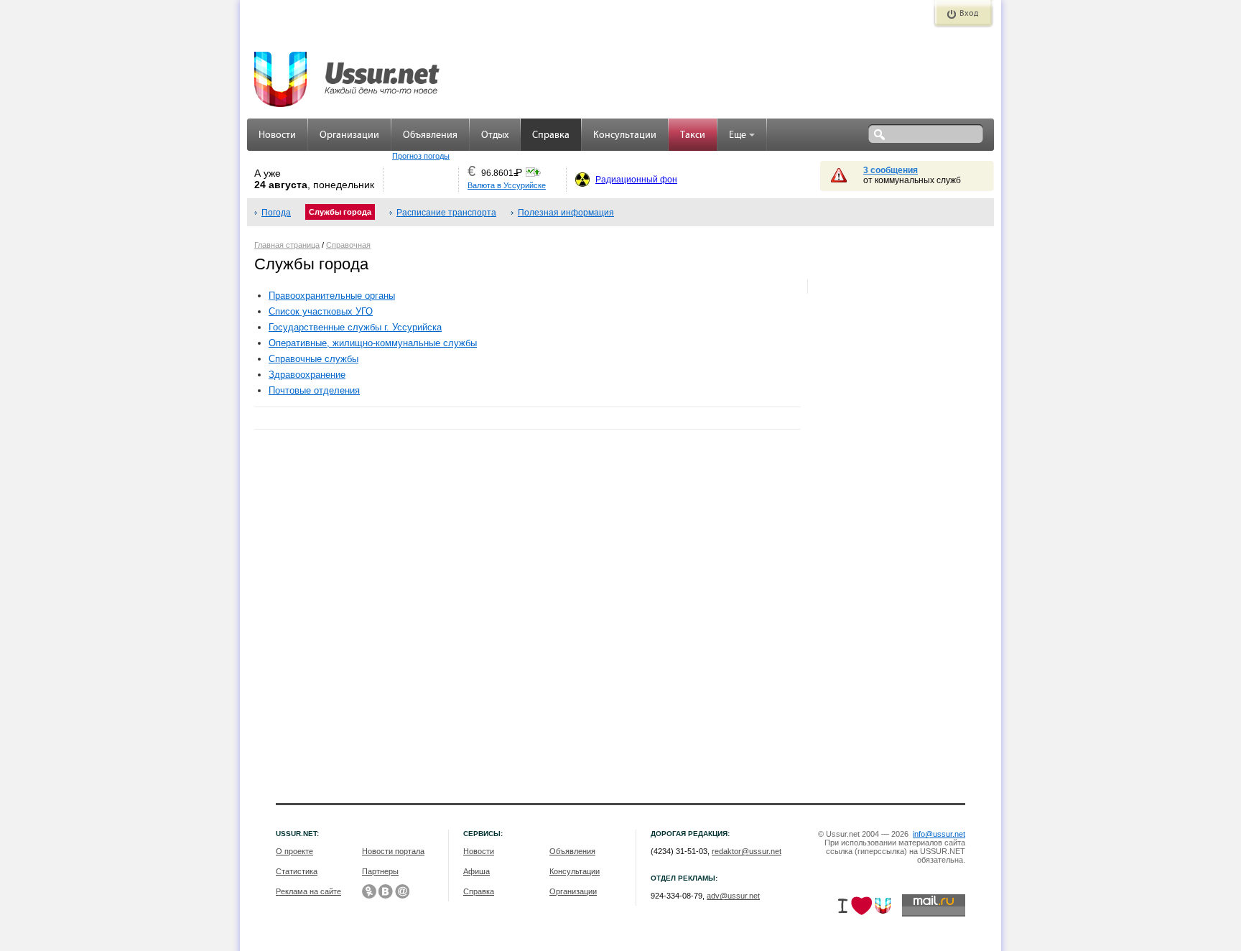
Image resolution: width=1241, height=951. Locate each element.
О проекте (294, 851)
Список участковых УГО (321, 311)
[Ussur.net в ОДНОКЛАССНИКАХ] (369, 891)
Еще (737, 135)
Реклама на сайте (308, 891)
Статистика (296, 871)
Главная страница (287, 245)
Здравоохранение (307, 374)
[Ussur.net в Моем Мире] (402, 891)
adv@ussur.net (733, 895)
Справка (551, 135)
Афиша (476, 871)
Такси (692, 135)
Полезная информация (566, 213)
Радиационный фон (636, 180)
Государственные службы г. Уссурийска (355, 327)
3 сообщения (890, 170)
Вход (968, 13)
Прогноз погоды (421, 156)
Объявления (430, 135)
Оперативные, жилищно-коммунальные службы (373, 343)
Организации (349, 135)
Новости (277, 135)
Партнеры (380, 871)
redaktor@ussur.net (746, 851)
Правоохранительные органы (332, 295)
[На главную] (347, 72)
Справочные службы (313, 358)
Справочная (348, 245)
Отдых (494, 135)
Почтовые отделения (314, 390)
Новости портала (393, 851)
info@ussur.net (939, 834)
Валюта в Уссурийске (507, 185)
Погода (276, 213)
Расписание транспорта (446, 213)
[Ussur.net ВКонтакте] (385, 891)
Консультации (624, 135)
